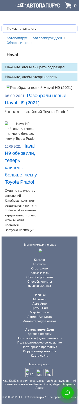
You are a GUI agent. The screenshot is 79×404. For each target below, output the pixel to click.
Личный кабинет (39, 286)
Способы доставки (39, 277)
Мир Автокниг (39, 312)
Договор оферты (40, 333)
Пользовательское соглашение (39, 342)
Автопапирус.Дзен (39, 329)
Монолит (39, 299)
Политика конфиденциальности (39, 338)
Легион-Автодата (39, 316)
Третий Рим (39, 308)
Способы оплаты (39, 281)
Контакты (39, 264)
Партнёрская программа (39, 347)
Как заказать (39, 273)
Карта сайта (39, 355)
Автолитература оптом (39, 321)
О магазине (39, 268)
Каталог (39, 259)
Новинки (40, 295)
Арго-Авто (39, 303)
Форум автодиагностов (39, 351)
